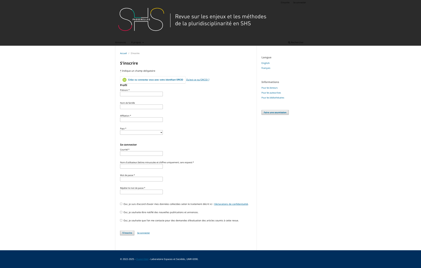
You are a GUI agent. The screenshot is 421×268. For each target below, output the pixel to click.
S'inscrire (285, 2)
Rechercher (297, 42)
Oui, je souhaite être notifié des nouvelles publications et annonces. (160, 212)
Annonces (120, 42)
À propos (136, 42)
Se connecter (299, 2)
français (265, 68)
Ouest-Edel (142, 259)
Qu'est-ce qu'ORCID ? (197, 79)
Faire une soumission (275, 112)
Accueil (123, 53)
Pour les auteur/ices (271, 92)
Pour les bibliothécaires (272, 97)
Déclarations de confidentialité (231, 204)
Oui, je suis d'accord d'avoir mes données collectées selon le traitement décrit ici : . (186, 204)
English (265, 63)
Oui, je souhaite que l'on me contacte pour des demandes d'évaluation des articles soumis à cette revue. (181, 220)
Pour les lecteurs (269, 87)
